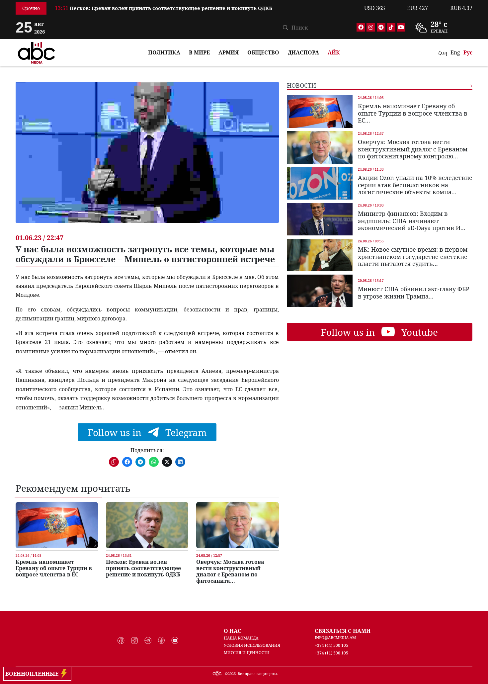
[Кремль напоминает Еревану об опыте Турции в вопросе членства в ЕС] (57, 525)
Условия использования (252, 645)
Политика (164, 52)
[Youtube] (401, 27)
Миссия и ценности (247, 652)
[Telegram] (381, 27)
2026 (232, 673)
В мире (199, 52)
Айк (334, 52)
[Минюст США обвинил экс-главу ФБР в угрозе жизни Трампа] (320, 291)
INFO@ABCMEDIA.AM (335, 638)
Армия (228, 52)
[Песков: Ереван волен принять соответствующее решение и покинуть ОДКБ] (147, 525)
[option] (205, 6)
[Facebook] (361, 27)
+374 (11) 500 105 (331, 653)
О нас (232, 631)
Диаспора (303, 52)
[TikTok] (391, 27)
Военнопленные (33, 673)
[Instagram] (370, 27)
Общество (263, 52)
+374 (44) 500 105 (331, 645)
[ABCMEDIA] (36, 51)
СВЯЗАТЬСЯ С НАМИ (342, 631)
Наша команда (241, 638)
